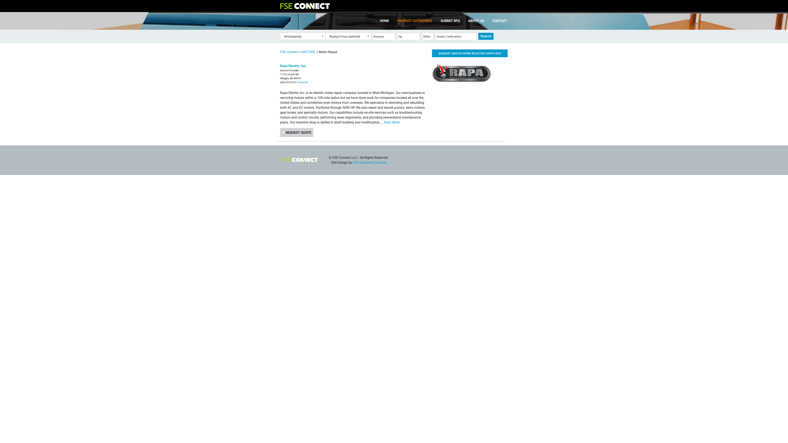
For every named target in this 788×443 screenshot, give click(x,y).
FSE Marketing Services (370, 162)
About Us (476, 20)
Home (384, 20)
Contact (499, 20)
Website (303, 82)
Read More (392, 122)
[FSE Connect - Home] (305, 6)
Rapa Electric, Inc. (293, 66)
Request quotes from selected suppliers (470, 53)
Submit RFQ (450, 20)
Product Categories (414, 20)
